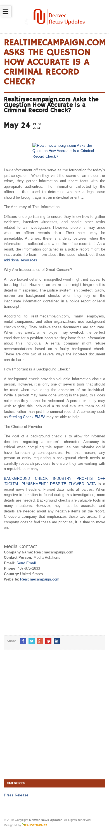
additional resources (20, 260)
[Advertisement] (54, 717)
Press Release (16, 795)
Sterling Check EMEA (27, 417)
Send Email (26, 563)
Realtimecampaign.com (39, 579)
